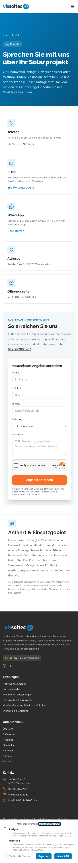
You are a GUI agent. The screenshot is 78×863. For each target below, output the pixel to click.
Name (15, 372)
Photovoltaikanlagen (14, 683)
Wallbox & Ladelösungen (17, 694)
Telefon (16, 388)
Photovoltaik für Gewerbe (17, 700)
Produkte (8, 739)
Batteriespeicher (12, 689)
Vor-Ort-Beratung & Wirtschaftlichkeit (24, 705)
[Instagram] (5, 666)
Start (6, 35)
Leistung (17, 419)
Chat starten (15, 231)
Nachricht (17, 434)
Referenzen (9, 734)
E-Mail (16, 404)
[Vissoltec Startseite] (16, 6)
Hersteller (8, 745)
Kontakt (7, 761)
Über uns (8, 729)
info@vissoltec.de (19, 188)
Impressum (14, 592)
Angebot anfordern (39, 480)
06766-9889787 (18, 144)
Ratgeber (8, 750)
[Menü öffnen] (73, 6)
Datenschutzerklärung (44, 491)
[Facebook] (10, 666)
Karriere (7, 756)
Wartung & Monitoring (15, 711)
